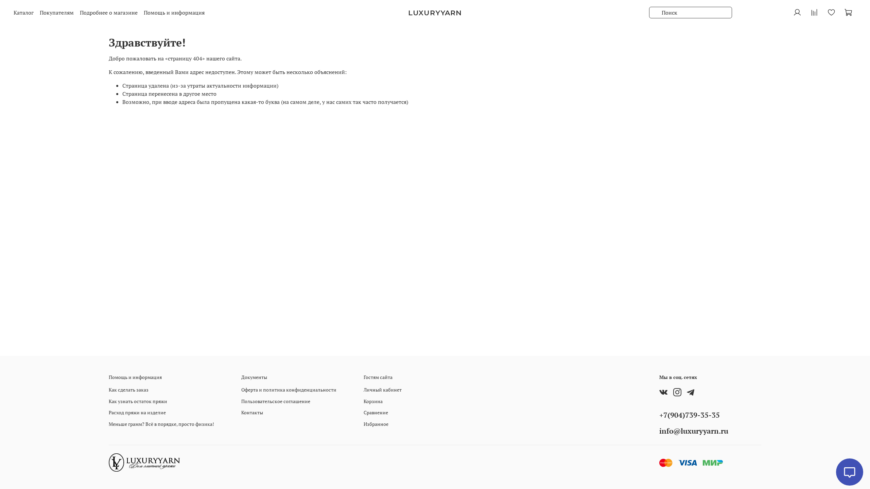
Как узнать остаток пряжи (138, 401)
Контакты (252, 412)
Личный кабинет (383, 389)
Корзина (373, 401)
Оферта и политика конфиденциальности (288, 389)
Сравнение (376, 412)
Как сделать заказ (129, 389)
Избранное (376, 424)
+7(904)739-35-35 (689, 415)
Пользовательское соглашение (275, 401)
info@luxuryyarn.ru (693, 431)
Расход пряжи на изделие (137, 412)
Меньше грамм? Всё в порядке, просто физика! (161, 424)
